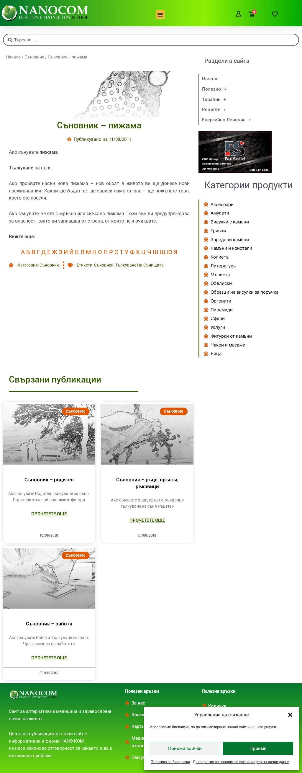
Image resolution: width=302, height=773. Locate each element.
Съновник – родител (49, 480)
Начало (13, 57)
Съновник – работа (49, 624)
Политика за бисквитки (170, 761)
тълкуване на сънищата (139, 265)
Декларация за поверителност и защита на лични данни (241, 761)
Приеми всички (185, 748)
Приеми (258, 748)
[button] (290, 715)
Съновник (34, 57)
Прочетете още (49, 514)
